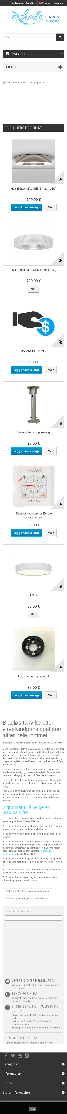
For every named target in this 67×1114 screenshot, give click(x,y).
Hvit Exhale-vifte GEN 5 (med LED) (33, 270)
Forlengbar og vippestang (33, 432)
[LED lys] (33, 567)
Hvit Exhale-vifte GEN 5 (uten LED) (33, 188)
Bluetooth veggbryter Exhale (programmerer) (33, 515)
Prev (49, 110)
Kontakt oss (31, 3)
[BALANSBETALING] (33, 323)
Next (58, 110)
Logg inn (58, 3)
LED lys (34, 595)
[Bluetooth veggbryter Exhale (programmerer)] (33, 486)
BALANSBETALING (33, 351)
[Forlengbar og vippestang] (33, 404)
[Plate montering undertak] (33, 649)
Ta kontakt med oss (21, 998)
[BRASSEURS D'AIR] (33, 17)
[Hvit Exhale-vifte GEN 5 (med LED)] (33, 242)
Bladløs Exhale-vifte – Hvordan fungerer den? (27, 891)
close (33, 1109)
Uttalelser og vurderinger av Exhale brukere (26, 898)
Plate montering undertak (34, 676)
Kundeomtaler (17, 3)
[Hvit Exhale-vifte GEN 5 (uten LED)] (33, 161)
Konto (7, 1083)
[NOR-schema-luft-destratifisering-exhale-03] (33, 99)
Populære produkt (23, 127)
